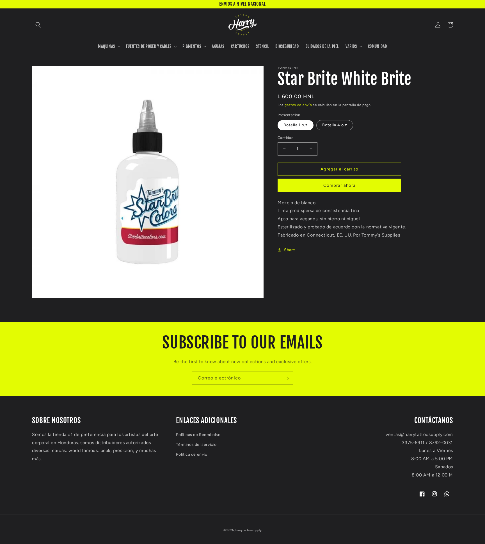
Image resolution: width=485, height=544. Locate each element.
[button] (38, 25)
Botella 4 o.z (334, 125)
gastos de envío (298, 105)
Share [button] (289, 250)
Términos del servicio (196, 444)
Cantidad (286, 138)
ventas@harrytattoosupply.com (419, 434)
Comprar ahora (339, 185)
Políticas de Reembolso (198, 434)
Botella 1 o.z (295, 125)
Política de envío (191, 454)
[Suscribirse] (286, 378)
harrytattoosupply (248, 530)
